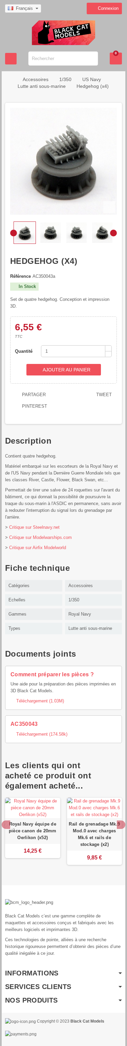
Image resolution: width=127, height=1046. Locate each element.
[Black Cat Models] (63, 32)
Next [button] (121, 824)
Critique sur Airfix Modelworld (37, 547)
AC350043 (24, 724)
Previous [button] (6, 824)
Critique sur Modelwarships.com (40, 537)
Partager (33, 394)
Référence (20, 276)
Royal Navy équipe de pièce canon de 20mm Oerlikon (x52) (33, 830)
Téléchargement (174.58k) (38, 734)
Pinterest (34, 406)
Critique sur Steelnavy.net (34, 527)
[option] (33, 831)
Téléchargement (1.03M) (37, 700)
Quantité (24, 351)
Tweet (103, 394)
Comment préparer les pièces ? (52, 674)
